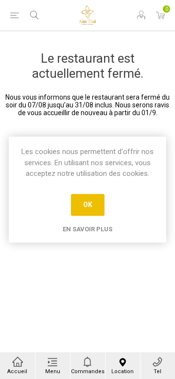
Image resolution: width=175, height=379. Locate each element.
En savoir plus (87, 229)
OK (87, 204)
